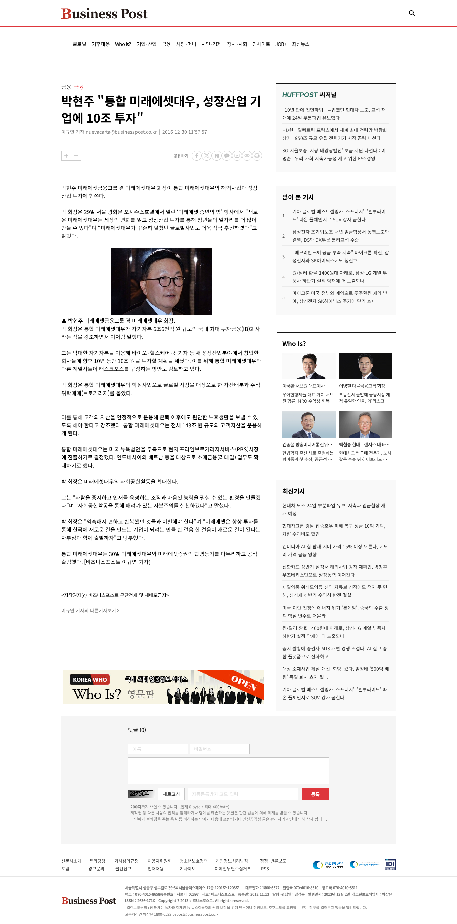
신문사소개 (75, 861)
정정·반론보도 (273, 861)
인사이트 (261, 43)
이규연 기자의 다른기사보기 (88, 610)
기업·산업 (146, 43)
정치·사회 (237, 43)
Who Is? (123, 43)
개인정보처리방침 (238, 861)
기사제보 (194, 868)
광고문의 (98, 868)
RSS (265, 868)
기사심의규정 (131, 861)
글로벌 (79, 43)
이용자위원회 (164, 861)
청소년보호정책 (198, 861)
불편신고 (128, 868)
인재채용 (160, 868)
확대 (66, 156)
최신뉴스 (301, 43)
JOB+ (281, 43)
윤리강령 (101, 861)
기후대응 (101, 43)
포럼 (71, 868)
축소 (76, 156)
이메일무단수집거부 (234, 868)
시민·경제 (211, 43)
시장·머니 (186, 43)
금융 (166, 43)
